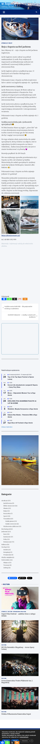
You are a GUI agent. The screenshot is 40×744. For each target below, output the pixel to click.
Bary (5, 534)
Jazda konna (7, 503)
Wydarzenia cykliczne (10, 526)
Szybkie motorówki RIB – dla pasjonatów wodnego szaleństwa (18, 308)
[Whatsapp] (9, 299)
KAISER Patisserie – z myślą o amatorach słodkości (22, 316)
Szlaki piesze (9, 521)
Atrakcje (4, 43)
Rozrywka (6, 513)
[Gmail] (19, 299)
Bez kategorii (5, 529)
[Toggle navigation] (3, 12)
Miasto (5, 508)
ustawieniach (24, 737)
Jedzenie (4, 531)
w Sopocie (8, 3)
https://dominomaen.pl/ (10, 235)
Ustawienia (25, 741)
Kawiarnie (6, 537)
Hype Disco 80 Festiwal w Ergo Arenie (20, 423)
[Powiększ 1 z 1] (36, 438)
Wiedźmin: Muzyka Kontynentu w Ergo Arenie (23, 409)
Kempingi (6, 552)
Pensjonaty (7, 555)
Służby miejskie (6, 557)
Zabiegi (5, 568)
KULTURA (6, 584)
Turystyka (6, 519)
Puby (5, 539)
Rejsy (10, 43)
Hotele (5, 550)
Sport (5, 516)
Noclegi (4, 547)
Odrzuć (15, 741)
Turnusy (6, 565)
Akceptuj (6, 741)
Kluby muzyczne (9, 506)
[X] (14, 299)
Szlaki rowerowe (11, 524)
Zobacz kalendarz (6, 427)
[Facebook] (4, 299)
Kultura (4, 544)
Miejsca (6, 562)
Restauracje (7, 542)
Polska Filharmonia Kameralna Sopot (16, 714)
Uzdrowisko (5, 560)
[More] (25, 299)
